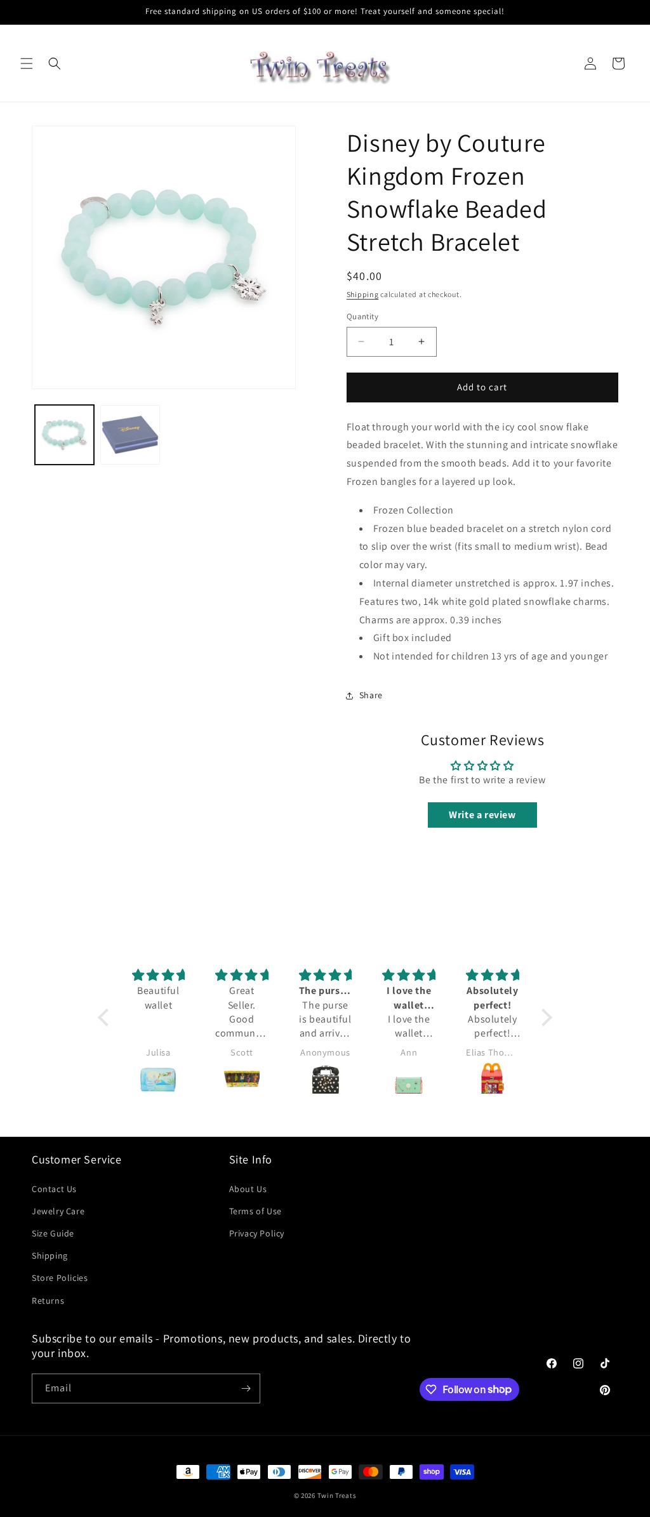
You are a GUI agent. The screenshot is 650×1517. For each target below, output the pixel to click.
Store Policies (60, 1277)
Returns (48, 1300)
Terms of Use (255, 1211)
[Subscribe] (246, 1388)
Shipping (363, 294)
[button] (27, 63)
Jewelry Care (58, 1211)
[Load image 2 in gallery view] (129, 434)
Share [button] (371, 695)
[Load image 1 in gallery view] (64, 434)
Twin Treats (337, 1495)
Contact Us (54, 1189)
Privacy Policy (256, 1233)
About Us (248, 1189)
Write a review (482, 814)
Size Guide (53, 1233)
